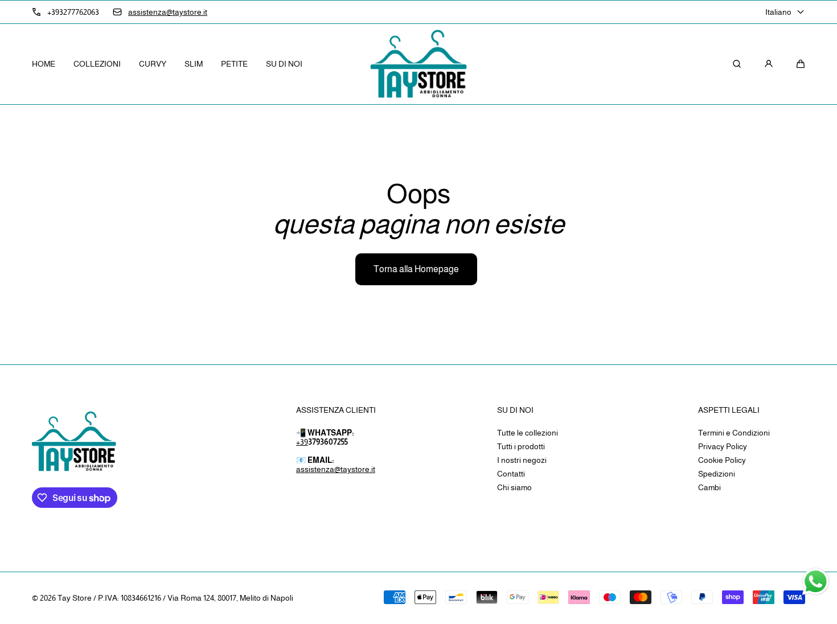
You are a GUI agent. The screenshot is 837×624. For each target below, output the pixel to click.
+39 (302, 441)
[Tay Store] (418, 64)
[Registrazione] (768, 63)
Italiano (778, 12)
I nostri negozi (522, 460)
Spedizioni (716, 473)
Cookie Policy (722, 460)
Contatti (511, 473)
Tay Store (75, 597)
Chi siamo (514, 487)
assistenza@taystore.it (335, 469)
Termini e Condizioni (734, 432)
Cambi (709, 487)
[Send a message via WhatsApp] (815, 581)
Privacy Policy (722, 446)
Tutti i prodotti (521, 446)
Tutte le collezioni (527, 432)
